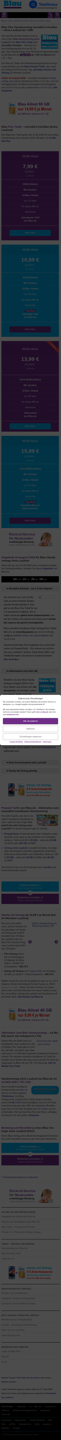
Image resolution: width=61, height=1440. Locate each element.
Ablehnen (30, 729)
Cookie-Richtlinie (16, 742)
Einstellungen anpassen (31, 736)
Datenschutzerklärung (32, 742)
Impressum (47, 742)
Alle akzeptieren (30, 721)
